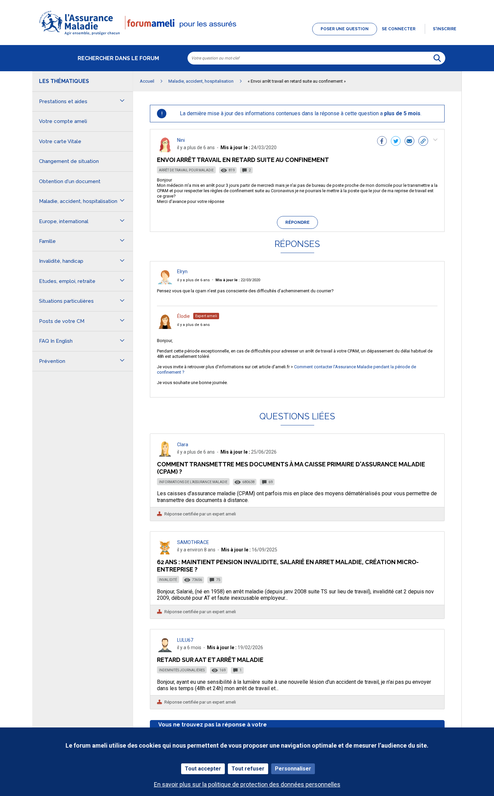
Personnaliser (293, 768)
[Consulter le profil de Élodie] (165, 327)
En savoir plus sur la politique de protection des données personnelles (247, 784)
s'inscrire (444, 29)
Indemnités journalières (182, 670)
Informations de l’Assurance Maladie (193, 482)
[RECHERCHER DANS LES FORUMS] (437, 58)
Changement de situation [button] (69, 161)
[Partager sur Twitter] (396, 142)
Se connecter (398, 29)
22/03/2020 (237, 280)
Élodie (183, 316)
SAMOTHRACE (193, 542)
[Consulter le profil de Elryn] (165, 282)
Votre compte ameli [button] (63, 121)
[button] (247, 35)
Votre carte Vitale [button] (60, 141)
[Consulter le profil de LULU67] (165, 650)
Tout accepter (203, 768)
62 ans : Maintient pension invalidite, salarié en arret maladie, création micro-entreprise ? (288, 565)
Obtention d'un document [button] (69, 181)
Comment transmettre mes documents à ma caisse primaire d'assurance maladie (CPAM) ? (291, 468)
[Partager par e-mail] (409, 142)
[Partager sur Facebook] (382, 142)
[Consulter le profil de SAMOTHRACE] (165, 552)
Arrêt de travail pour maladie (186, 170)
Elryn (182, 271)
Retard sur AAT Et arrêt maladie (210, 659)
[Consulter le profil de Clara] (165, 455)
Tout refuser (248, 768)
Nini (181, 140)
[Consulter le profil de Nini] (165, 150)
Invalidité (168, 580)
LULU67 (185, 640)
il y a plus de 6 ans (193, 280)
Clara (182, 444)
